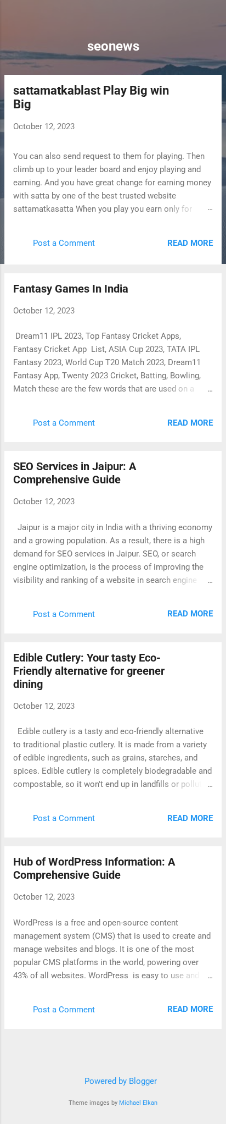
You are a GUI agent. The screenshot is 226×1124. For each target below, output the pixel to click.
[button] (206, 92)
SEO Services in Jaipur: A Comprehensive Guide (74, 473)
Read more (190, 243)
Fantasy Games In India (70, 288)
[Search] (210, 22)
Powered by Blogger (119, 1081)
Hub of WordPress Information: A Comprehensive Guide (94, 868)
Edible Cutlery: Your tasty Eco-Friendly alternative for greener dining (89, 671)
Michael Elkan (138, 1102)
